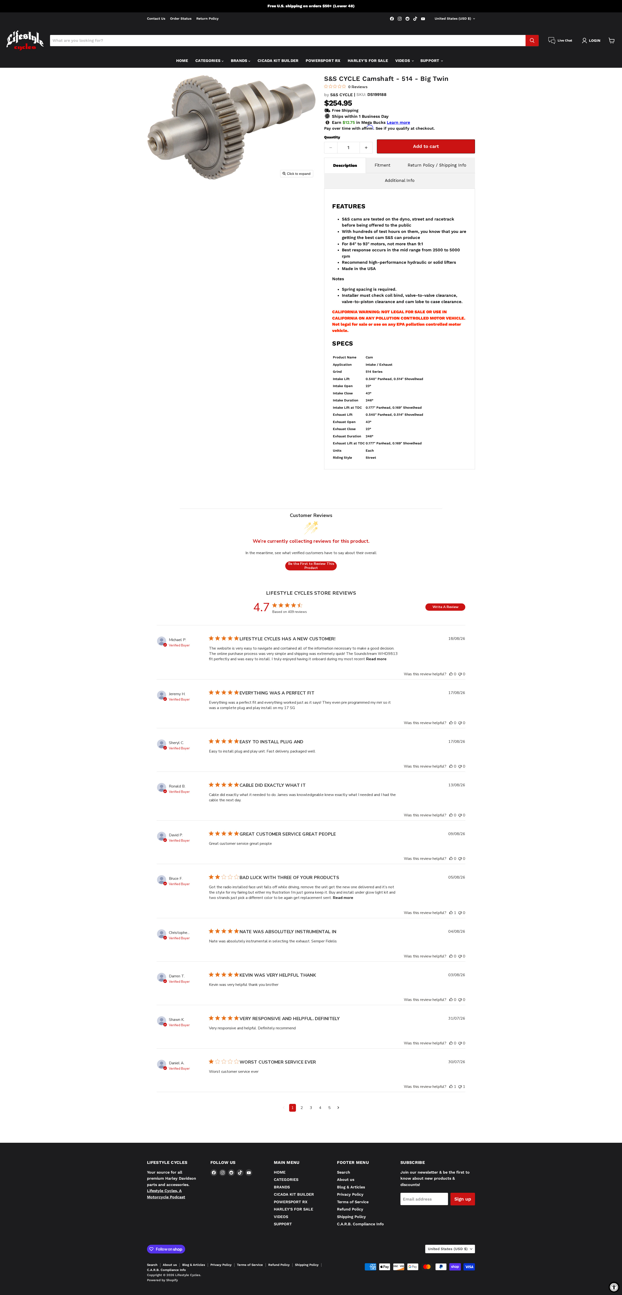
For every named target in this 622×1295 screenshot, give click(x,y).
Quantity (332, 137)
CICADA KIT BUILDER (278, 60)
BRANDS (239, 60)
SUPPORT (430, 60)
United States (453, 18)
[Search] (532, 40)
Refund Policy (350, 1209)
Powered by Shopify (162, 1280)
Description (345, 165)
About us (345, 1179)
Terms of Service (353, 1202)
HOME (182, 60)
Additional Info (400, 180)
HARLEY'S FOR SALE (368, 60)
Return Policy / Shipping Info (437, 165)
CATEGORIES (208, 60)
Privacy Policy (350, 1194)
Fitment (382, 165)
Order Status (180, 18)
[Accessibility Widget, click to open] (614, 1287)
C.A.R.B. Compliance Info (360, 1224)
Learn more (398, 122)
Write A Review (445, 607)
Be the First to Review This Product (311, 565)
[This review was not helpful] (460, 674)
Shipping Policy (351, 1216)
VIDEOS (403, 60)
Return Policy (207, 18)
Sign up (462, 1199)
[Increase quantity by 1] (366, 147)
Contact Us (156, 18)
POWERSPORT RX (323, 60)
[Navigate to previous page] (284, 1108)
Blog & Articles (351, 1187)
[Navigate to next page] (338, 1108)
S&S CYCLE (341, 94)
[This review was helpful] (451, 674)
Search (343, 1172)
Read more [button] (376, 659)
